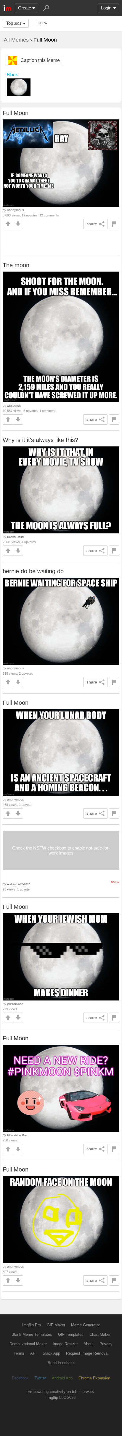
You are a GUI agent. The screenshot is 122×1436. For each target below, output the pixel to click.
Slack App (51, 1353)
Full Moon (15, 113)
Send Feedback (61, 1363)
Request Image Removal (87, 1353)
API (33, 1353)
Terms (19, 1353)
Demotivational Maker (28, 1344)
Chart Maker (99, 1334)
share (91, 223)
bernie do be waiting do (33, 571)
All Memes (16, 40)
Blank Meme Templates (32, 1334)
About (89, 1344)
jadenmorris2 (15, 1003)
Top (13, 23)
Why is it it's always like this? (40, 440)
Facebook (20, 1378)
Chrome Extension (94, 1378)
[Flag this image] (114, 224)
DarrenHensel (15, 536)
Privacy (106, 1344)
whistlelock (14, 405)
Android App (62, 1378)
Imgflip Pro (31, 1325)
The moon (16, 265)
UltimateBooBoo (17, 1135)
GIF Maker (56, 1325)
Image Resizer (65, 1344)
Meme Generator (85, 1325)
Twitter (40, 1378)
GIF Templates (71, 1334)
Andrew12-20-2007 (18, 884)
